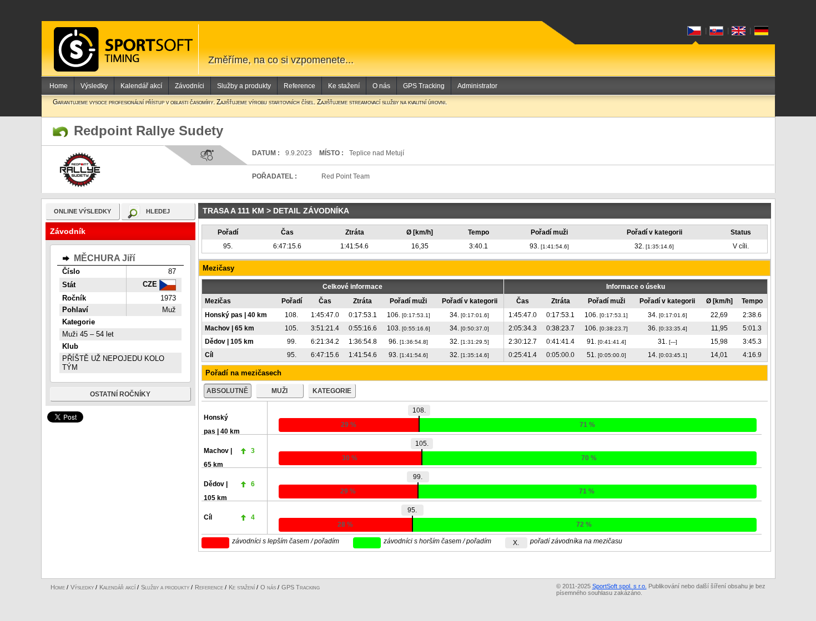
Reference (299, 86)
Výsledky (94, 86)
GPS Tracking (424, 86)
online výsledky (82, 211)
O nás (381, 86)
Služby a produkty (244, 86)
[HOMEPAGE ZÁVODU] (60, 132)
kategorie (332, 391)
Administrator (477, 86)
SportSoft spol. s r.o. (619, 586)
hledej (158, 211)
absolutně (227, 391)
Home (58, 86)
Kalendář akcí (141, 86)
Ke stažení (344, 86)
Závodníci (189, 86)
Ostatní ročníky (120, 394)
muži (279, 391)
